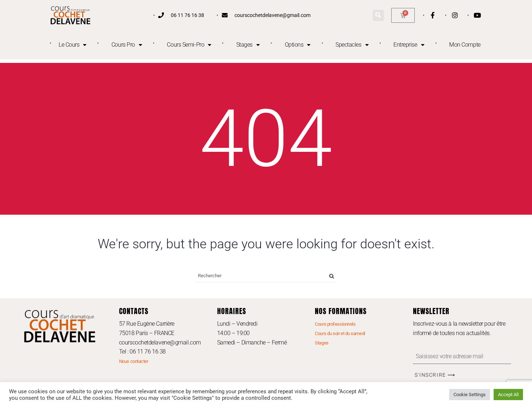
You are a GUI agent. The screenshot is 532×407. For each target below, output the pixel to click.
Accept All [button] (508, 394)
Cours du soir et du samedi (340, 333)
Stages (244, 44)
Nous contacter (133, 361)
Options (294, 44)
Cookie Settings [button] (469, 394)
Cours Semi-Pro (185, 44)
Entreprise (405, 44)
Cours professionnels (335, 324)
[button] (378, 15)
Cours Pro (123, 44)
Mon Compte (465, 44)
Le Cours (69, 44)
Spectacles (348, 44)
